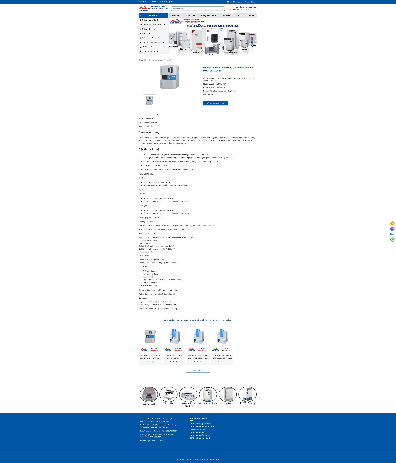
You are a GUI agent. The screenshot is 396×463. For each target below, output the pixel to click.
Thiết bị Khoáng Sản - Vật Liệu (153, 42)
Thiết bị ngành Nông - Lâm (151, 38)
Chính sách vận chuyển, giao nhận (202, 426)
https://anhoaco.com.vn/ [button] (155, 441)
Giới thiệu (191, 16)
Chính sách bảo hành (197, 432)
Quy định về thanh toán (198, 429)
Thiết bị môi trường (148, 29)
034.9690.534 (250, 9)
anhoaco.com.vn (200, 459)
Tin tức (225, 16)
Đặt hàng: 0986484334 (216, 103)
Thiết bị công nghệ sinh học (151, 20)
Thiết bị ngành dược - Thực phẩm (154, 24)
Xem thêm (198, 370)
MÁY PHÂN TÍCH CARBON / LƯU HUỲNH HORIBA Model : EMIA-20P (150, 358)
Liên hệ (251, 16)
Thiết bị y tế (146, 33)
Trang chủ (176, 16)
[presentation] (173, 36)
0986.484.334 (238, 9)
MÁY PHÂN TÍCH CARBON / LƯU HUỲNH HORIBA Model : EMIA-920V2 (198, 358)
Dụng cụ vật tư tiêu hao (150, 51)
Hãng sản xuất (208, 16)
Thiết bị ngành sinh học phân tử (153, 47)
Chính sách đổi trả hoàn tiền (200, 435)
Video (239, 16)
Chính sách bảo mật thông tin (200, 438)
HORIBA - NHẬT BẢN (217, 87)
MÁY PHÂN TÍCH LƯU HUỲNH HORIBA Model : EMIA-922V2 (174, 358)
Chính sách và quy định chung (200, 424)
